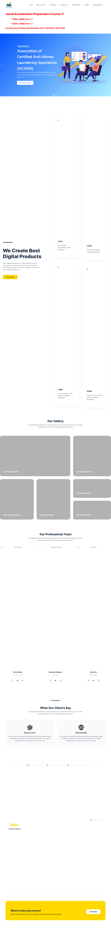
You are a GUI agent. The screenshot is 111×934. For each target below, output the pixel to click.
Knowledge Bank (97, 5)
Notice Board (76, 5)
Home (31, 5)
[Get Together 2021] (35, 456)
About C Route (40, 5)
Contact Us (64, 5)
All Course (53, 5)
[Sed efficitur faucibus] (17, 499)
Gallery (87, 5)
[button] (1, 65)
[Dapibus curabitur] (53, 499)
